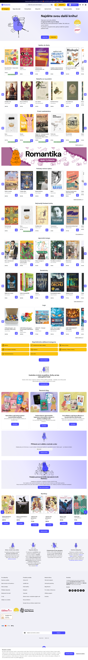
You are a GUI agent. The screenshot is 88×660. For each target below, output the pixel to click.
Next (85, 512)
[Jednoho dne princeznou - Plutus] (36, 505)
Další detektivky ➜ (78, 301)
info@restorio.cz (70, 583)
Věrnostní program (49, 580)
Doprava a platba (68, 9)
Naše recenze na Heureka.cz (7, 583)
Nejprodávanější (16, 9)
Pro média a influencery (50, 590)
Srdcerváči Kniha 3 (6, 516)
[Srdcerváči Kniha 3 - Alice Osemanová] (8, 505)
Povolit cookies (69, 653)
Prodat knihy (53, 37)
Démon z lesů (63, 516)
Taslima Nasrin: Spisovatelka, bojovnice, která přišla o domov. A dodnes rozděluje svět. (44, 417)
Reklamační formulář (6, 593)
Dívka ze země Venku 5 (22, 516)
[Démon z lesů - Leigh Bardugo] (65, 505)
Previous (2, 512)
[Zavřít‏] (86, 1)
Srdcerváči (76, 516)
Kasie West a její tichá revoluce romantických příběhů (15, 416)
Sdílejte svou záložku (5, 599)
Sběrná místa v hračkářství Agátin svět (31, 596)
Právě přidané (27, 9)
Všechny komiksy (44, 531)
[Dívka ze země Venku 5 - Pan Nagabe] (22, 505)
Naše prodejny (4, 586)
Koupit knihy (45, 37)
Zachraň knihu (48, 9)
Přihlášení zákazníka (5, 590)
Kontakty (47, 596)
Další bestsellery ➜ (78, 199)
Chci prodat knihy (44, 384)
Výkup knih (37, 9)
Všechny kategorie (44, 359)
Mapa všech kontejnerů (44, 487)
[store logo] (5, 5)
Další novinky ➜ (79, 145)
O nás (2, 596)
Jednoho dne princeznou (34, 517)
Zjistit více (21, 657)
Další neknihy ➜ (79, 337)
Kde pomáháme (26, 599)
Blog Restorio (47, 586)
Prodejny (57, 9)
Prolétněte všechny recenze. (76, 560)
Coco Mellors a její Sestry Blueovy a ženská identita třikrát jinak (73, 416)
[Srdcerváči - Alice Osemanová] (80, 505)
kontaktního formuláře (75, 581)
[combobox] (39, 4)
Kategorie (6, 9)
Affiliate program (48, 593)
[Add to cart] (16, 73)
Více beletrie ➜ (79, 234)
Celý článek (15, 424)
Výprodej (25, 593)
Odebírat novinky (44, 452)
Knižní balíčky (26, 586)
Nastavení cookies (80, 653)
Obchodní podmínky (49, 583)
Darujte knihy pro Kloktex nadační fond (31, 603)
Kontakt (78, 9)
